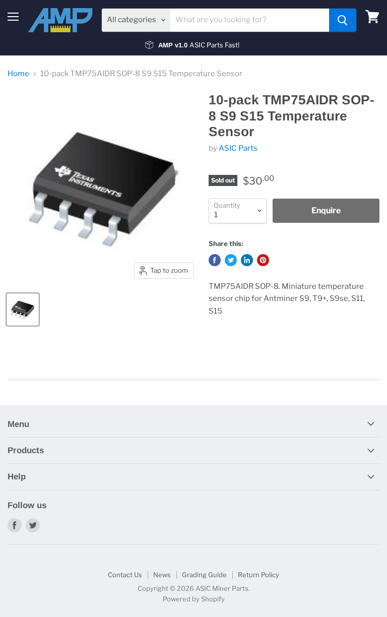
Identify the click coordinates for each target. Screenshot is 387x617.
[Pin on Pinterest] (263, 260)
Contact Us (125, 575)
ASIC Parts (238, 148)
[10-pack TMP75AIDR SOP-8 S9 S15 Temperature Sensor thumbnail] (23, 309)
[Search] (342, 20)
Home (18, 74)
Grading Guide (204, 575)
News (162, 575)
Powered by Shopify (194, 599)
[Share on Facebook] (215, 260)
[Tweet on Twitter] (231, 260)
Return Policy (258, 575)
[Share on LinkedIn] (247, 260)
